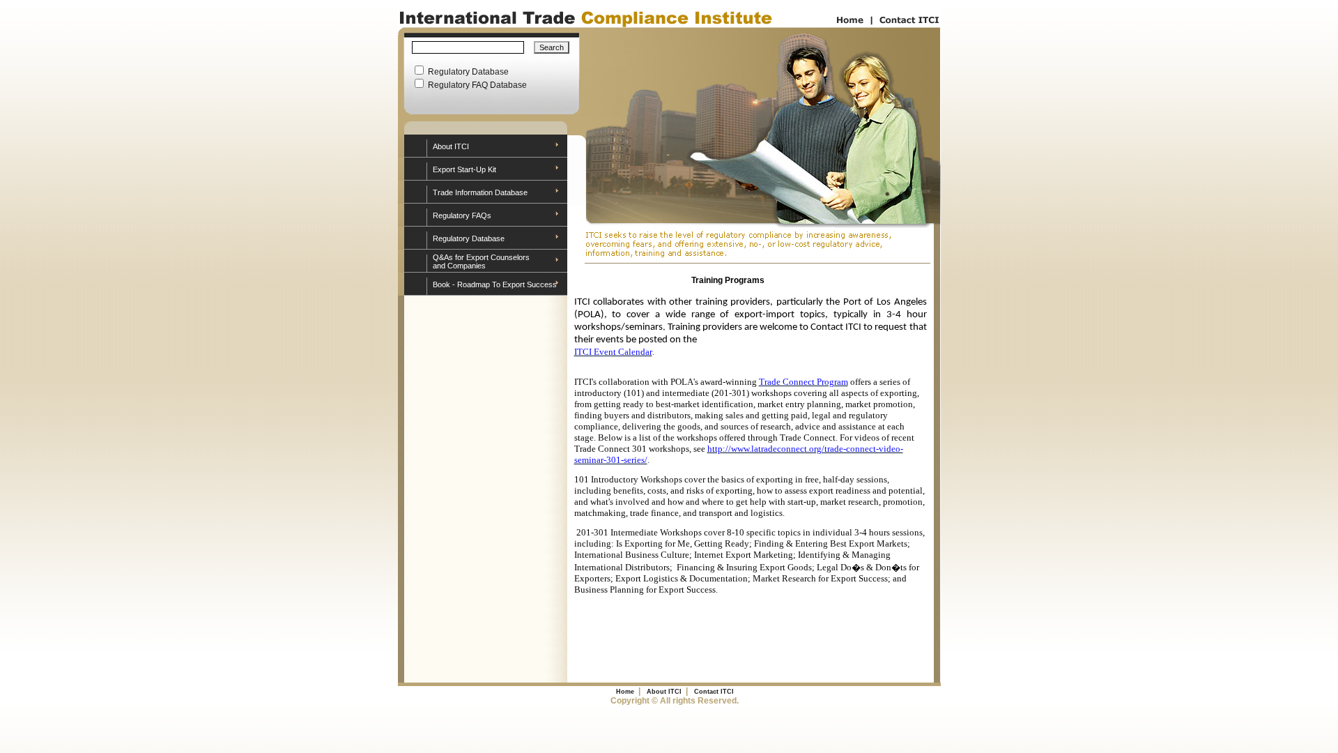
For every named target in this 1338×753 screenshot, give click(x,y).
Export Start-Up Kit (464, 169)
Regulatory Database (469, 238)
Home (625, 691)
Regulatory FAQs (462, 215)
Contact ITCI (714, 691)
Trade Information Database (480, 192)
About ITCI (451, 146)
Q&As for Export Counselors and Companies (481, 261)
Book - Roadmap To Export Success (495, 284)
